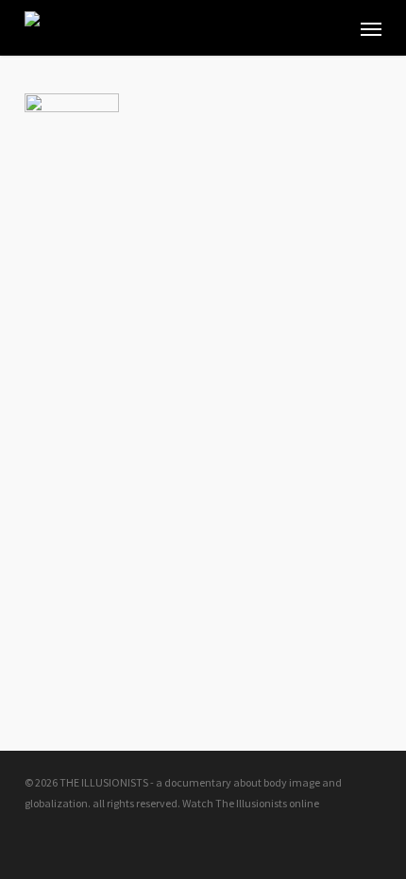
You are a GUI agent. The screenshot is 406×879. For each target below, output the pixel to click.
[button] (371, 28)
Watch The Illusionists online (250, 803)
